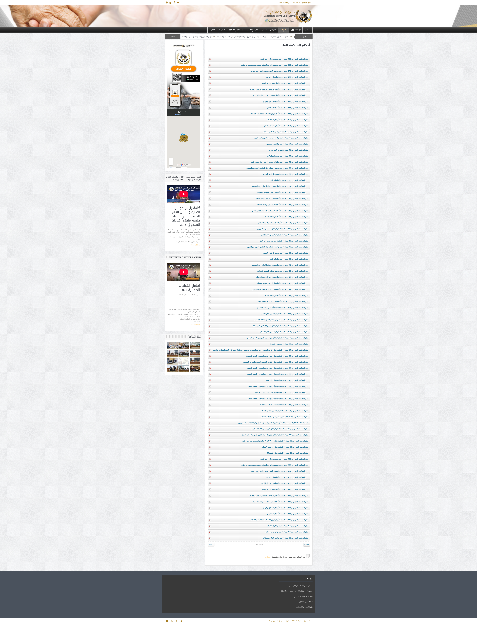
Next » (306, 545)
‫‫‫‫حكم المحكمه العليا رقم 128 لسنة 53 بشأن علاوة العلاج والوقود (286, 101)
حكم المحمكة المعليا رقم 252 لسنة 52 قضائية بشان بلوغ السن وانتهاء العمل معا (280, 429)
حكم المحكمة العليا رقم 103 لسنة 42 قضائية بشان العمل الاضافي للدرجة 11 (281, 326)
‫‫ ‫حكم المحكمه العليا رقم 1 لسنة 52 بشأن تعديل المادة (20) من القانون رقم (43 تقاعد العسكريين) (273, 423)
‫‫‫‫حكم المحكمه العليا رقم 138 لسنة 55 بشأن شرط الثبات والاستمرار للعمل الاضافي (279, 89)
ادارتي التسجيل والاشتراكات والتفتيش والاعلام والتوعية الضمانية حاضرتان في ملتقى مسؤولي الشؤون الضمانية (241, 36)
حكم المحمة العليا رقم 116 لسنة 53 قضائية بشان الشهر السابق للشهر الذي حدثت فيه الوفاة (275, 435)
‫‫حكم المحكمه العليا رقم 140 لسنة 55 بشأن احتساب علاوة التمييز (285, 83)
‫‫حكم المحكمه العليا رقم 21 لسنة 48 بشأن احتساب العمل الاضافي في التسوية (280, 186)
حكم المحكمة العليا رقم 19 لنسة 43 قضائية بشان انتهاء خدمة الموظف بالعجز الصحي (278, 398)
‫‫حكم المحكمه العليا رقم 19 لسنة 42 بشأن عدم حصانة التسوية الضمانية (283, 192)
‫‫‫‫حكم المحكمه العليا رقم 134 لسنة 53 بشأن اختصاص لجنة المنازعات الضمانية (281, 95)
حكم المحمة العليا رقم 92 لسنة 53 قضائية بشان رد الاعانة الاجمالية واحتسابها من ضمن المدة (275, 441)
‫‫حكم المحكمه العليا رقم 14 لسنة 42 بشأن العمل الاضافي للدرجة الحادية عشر (280, 211)
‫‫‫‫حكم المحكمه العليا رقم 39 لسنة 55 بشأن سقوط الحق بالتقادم (286, 174)
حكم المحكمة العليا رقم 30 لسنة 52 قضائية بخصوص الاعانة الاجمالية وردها (282, 392)
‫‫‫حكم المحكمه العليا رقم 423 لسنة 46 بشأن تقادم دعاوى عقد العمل (284, 59)
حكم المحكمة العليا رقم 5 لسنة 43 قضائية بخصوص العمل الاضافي (284, 411)
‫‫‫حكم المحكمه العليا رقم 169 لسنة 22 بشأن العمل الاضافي (287, 77)
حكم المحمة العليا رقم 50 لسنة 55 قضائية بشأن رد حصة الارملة (285, 447)
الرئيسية (307, 29)
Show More (195, 245)
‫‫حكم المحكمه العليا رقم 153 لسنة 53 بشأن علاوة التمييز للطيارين (285, 483)
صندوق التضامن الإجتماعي (303, 596)
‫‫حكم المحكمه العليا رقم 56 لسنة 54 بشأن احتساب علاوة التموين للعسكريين (281, 138)
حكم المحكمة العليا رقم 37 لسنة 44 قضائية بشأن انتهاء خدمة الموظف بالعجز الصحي (278, 386)
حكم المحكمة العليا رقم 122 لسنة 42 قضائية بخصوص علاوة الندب (285, 235)
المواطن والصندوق (269, 29)
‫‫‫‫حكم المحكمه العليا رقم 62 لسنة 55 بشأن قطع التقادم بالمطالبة (286, 132)
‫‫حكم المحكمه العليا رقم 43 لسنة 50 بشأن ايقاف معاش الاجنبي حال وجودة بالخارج (279, 162)
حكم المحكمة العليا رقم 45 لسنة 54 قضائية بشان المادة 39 (287, 380)
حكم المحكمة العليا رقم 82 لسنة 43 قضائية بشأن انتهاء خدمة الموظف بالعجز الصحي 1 (277, 356)
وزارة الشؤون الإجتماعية (304, 606)
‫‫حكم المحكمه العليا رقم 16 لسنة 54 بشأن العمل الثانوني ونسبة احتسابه (283, 204)
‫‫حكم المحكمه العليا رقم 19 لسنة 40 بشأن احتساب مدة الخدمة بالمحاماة (282, 198)
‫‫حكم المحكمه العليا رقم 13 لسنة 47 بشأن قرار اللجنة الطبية (287, 217)
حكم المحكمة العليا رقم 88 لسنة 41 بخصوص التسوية (289, 344)
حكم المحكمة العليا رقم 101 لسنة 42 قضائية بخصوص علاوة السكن (284, 332)
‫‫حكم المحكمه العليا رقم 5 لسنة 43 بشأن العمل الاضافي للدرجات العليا (283, 223)
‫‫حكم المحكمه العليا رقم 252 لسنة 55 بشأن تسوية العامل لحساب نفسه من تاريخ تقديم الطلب (275, 65)
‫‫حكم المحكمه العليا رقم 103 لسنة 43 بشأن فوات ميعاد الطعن (286, 126)
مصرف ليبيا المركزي (306, 601)
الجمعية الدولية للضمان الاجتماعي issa (299, 585)
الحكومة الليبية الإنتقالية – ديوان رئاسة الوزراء (296, 591)
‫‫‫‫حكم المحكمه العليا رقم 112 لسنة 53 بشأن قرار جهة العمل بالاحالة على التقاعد (280, 114)
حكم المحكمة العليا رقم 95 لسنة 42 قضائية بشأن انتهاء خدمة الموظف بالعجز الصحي (278, 338)
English (212, 29)
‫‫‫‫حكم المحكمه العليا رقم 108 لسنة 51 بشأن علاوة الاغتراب (288, 120)
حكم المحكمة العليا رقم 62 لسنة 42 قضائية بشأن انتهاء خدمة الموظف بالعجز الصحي (278, 368)
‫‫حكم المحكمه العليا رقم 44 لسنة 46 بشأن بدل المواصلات (288, 156)
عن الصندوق (296, 29)
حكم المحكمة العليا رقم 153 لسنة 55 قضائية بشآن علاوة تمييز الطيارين (283, 229)
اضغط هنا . (267, 557)
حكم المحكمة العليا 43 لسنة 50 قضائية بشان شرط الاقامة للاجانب (284, 417)
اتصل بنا (222, 29)
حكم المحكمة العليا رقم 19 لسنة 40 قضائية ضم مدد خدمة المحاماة (284, 241)
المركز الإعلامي (252, 29)
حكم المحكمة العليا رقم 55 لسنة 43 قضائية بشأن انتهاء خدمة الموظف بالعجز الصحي (278, 374)
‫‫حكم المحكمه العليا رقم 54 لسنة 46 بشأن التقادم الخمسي (287, 144)
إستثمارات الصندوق (236, 29)
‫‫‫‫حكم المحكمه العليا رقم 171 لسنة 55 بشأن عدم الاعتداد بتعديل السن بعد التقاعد (280, 71)
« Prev (211, 545)
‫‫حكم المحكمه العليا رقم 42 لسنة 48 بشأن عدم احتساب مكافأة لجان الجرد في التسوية (277, 168)
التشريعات (283, 29)
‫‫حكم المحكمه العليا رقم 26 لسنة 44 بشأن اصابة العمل (289, 180)
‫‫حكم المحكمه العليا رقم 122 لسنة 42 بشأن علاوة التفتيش (288, 107)
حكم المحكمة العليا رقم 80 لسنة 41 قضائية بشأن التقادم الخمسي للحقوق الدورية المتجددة (276, 362)
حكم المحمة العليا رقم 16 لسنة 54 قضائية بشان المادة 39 (288, 453)
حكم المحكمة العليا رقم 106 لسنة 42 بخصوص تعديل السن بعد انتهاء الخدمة (281, 320)
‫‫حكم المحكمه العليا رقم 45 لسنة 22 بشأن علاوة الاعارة (289, 150)
